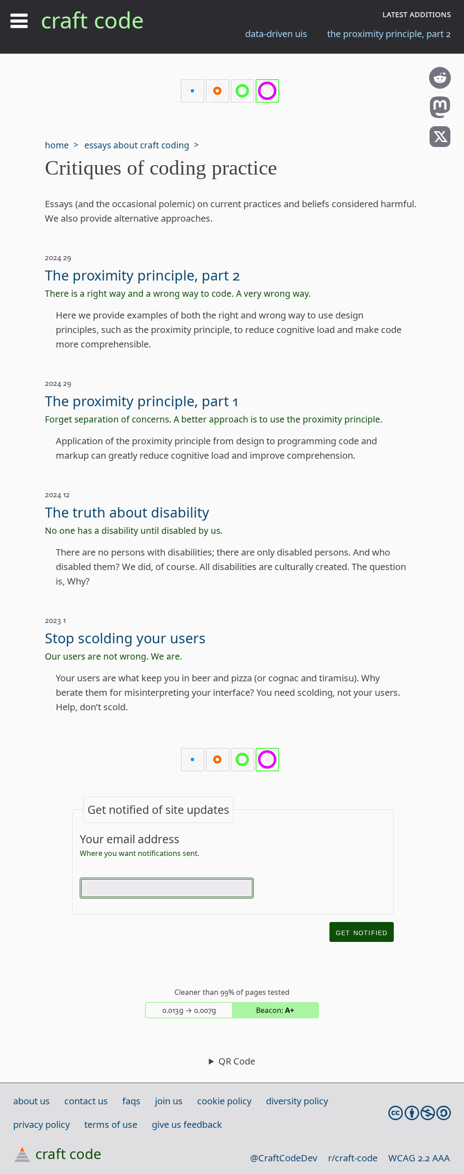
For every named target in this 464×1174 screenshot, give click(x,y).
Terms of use (110, 1124)
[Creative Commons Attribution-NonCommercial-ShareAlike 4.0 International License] (419, 1113)
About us (31, 1101)
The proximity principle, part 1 (141, 400)
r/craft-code (352, 1158)
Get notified (361, 932)
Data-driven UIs (276, 34)
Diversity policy (297, 1101)
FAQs (131, 1101)
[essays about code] (192, 91)
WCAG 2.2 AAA (419, 1158)
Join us (169, 1101)
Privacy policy (41, 1124)
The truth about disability (127, 512)
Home (57, 145)
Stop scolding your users (125, 637)
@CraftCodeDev (283, 1158)
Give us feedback (187, 1124)
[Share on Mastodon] (440, 115)
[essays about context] (242, 91)
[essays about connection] (217, 91)
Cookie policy (224, 1101)
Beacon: (275, 1010)
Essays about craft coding (136, 145)
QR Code (236, 1061)
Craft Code (92, 20)
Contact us (86, 1101)
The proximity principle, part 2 (389, 34)
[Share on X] (440, 144)
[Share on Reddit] (440, 85)
